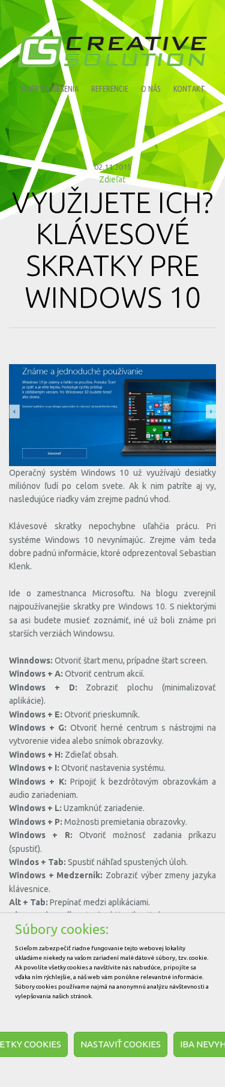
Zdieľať (112, 179)
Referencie (109, 89)
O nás (151, 89)
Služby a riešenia (49, 89)
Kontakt (189, 89)
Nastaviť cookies (120, 1044)
